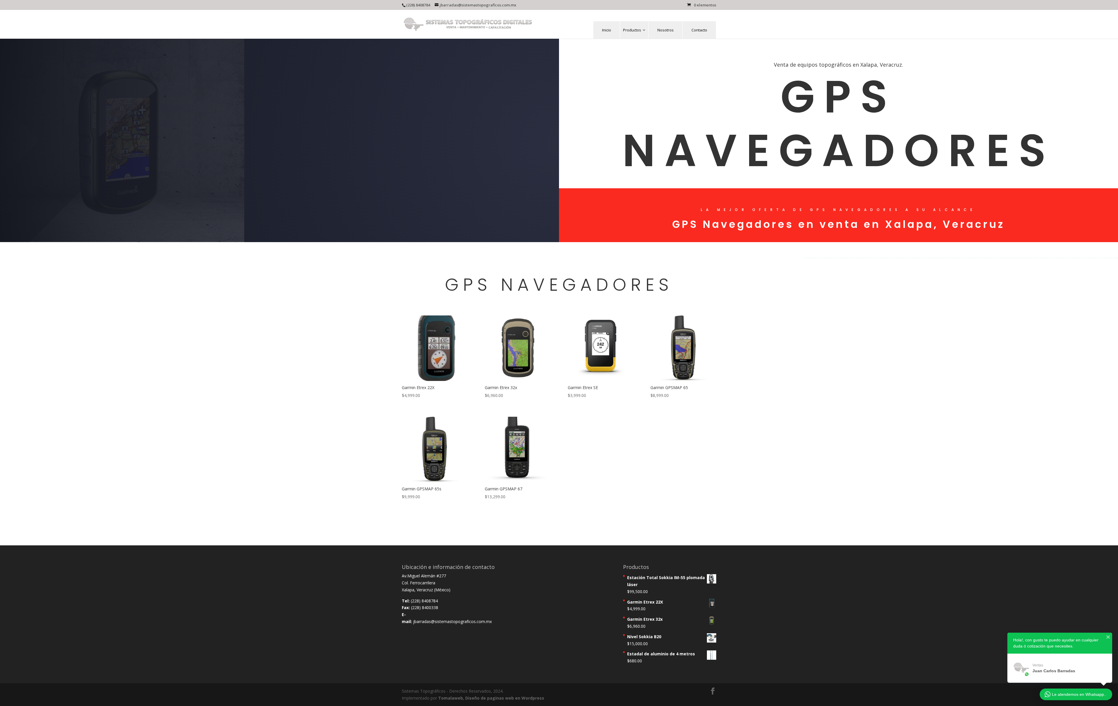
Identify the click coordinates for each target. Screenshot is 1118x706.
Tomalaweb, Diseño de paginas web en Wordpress (491, 698)
